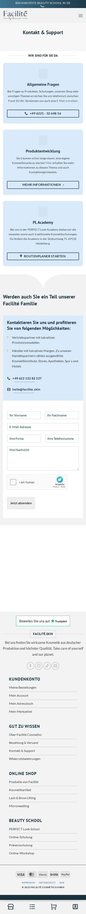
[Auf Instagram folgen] (39, 666)
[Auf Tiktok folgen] (47, 666)
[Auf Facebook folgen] (30, 666)
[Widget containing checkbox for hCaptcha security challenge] (37, 482)
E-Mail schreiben (67, 100)
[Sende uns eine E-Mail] (55, 666)
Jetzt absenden (21, 503)
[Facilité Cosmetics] (18, 15)
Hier (49, 163)
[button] (80, 15)
